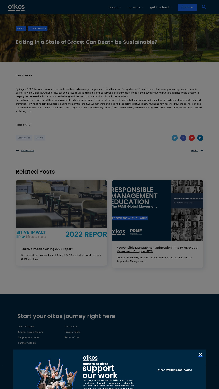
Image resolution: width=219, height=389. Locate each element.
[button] (200, 355)
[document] (109, 194)
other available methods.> (175, 370)
